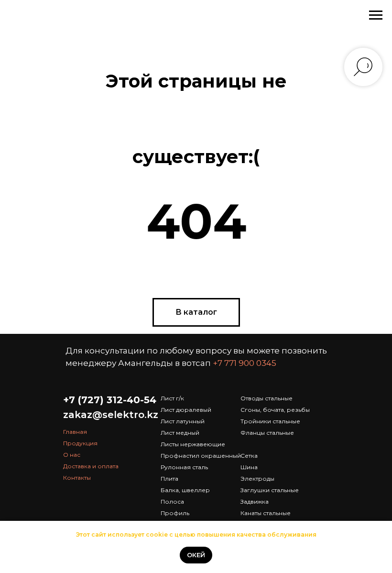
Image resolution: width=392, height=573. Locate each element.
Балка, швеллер (185, 490)
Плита (169, 478)
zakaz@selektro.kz (110, 414)
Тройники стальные (270, 421)
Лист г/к (172, 398)
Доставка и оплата (91, 466)
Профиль (175, 513)
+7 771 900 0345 (244, 363)
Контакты (77, 477)
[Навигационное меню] (375, 15)
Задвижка (254, 501)
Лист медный (180, 432)
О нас (71, 454)
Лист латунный (183, 421)
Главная (75, 431)
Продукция (80, 443)
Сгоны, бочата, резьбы (275, 409)
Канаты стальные (265, 513)
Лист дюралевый (186, 409)
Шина (249, 467)
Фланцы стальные (267, 432)
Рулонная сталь (184, 467)
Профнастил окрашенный (201, 455)
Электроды (257, 478)
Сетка (249, 455)
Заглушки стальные (269, 490)
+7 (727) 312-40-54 (109, 400)
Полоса (172, 501)
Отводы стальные (266, 398)
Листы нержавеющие (193, 444)
